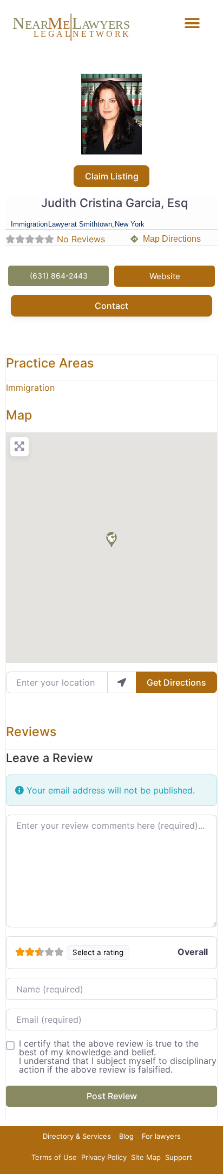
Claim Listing (112, 176)
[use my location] (121, 682)
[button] (192, 23)
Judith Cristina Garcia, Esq (114, 203)
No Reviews (81, 239)
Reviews (31, 731)
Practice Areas (50, 363)
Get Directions (176, 682)
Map (19, 415)
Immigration (30, 387)
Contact (111, 305)
